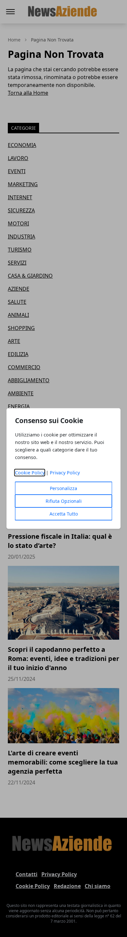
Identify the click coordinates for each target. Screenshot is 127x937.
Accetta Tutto (63, 514)
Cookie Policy (30, 472)
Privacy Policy (65, 472)
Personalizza (63, 488)
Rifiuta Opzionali (64, 501)
